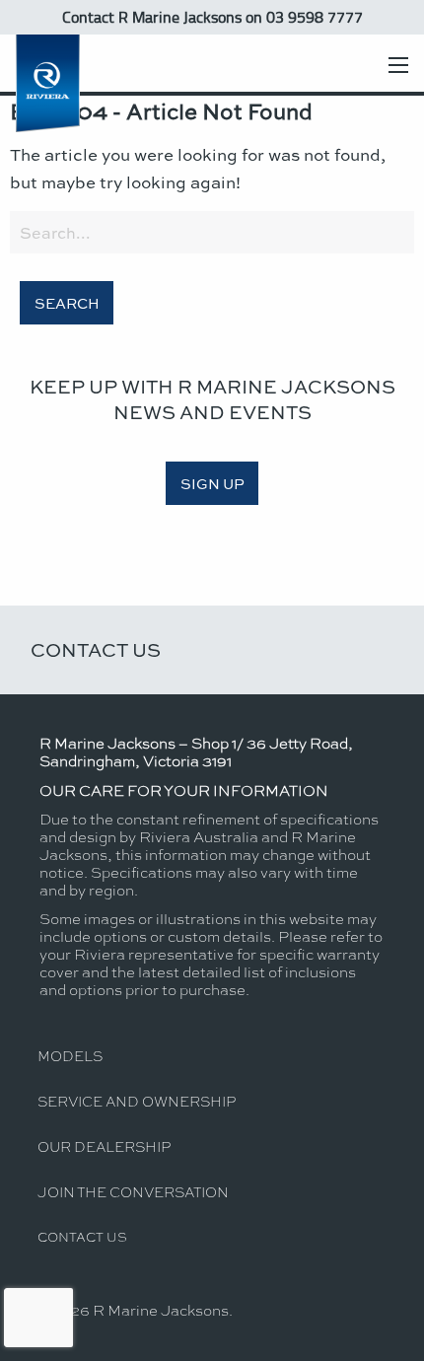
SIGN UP (212, 483)
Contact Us (96, 649)
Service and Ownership (136, 1100)
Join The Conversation (133, 1191)
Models (70, 1055)
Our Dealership (104, 1146)
